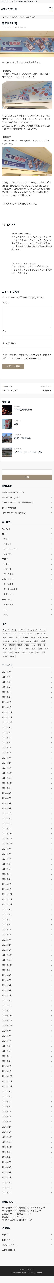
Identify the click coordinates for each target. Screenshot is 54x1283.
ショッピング (32, 630)
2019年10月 (7, 1086)
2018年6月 (7, 1167)
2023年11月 (7, 839)
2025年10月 (7, 722)
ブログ (17, 27)
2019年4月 (7, 1117)
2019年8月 (7, 1096)
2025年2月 (7, 763)
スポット (8, 544)
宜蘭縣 (19, 645)
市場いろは (9, 594)
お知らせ (6, 529)
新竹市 (19, 649)
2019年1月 (7, 1132)
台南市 (25, 637)
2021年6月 (7, 985)
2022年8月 (7, 914)
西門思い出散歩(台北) (22, 438)
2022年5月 (7, 930)
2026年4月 (7, 692)
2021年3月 (7, 1000)
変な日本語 (9, 574)
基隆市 (43, 641)
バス (6, 610)
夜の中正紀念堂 (9, 508)
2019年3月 (7, 1122)
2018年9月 (7, 1152)
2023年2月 (7, 884)
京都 (16, 424)
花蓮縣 (24, 653)
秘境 (46, 649)
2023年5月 (7, 869)
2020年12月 (7, 1016)
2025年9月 (7, 727)
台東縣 (33, 637)
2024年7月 (7, 798)
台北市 (18, 637)
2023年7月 (7, 859)
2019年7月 (7, 1102)
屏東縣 (27, 645)
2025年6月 (7, 743)
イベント (22, 630)
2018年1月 (7, 1193)
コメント (6, 303)
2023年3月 (7, 879)
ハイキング (6, 634)
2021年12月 (7, 955)
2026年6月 (7, 682)
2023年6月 (7, 864)
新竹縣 (27, 649)
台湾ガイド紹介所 (9, 9)
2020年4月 (7, 1056)
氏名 (4, 331)
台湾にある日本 (43, 637)
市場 (33, 645)
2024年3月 (7, 818)
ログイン (6, 1235)
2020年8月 (7, 1036)
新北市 (12, 649)
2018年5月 (7, 1172)
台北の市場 (9, 584)
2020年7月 (7, 1041)
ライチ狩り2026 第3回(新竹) (15, 1208)
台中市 (11, 637)
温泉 (40, 649)
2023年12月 (7, 834)
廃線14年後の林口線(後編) (14, 513)
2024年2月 (7, 823)
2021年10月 (7, 965)
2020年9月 (7, 1031)
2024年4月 (7, 813)
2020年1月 (7, 1071)
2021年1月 (7, 1011)
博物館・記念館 (40, 634)
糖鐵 (4, 653)
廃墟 (39, 645)
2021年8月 (7, 975)
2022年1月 (7, 950)
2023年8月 (7, 854)
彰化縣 (5, 649)
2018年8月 (7, 1157)
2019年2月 (7, 1127)
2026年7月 (7, 677)
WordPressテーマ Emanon (32, 1273)
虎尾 (37, 653)
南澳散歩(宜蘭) (8, 1220)
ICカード (6, 630)
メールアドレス (9, 343)
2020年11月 (7, 1021)
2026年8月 (7, 672)
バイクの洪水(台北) (10, 497)
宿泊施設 (8, 554)
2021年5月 (7, 990)
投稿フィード (8, 1240)
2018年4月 (7, 1177)
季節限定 (12, 645)
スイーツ (43, 630)
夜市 (4, 645)
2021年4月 (7, 995)
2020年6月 (7, 1046)
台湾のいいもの (11, 549)
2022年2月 (7, 945)
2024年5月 (7, 808)
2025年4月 (7, 753)
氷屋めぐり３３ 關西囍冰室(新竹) (17, 502)
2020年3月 (7, 1061)
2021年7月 (7, 980)
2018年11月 (7, 1142)
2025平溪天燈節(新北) (23, 410)
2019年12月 (7, 1076)
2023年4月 (7, 874)
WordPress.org (8, 1250)
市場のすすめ (8, 579)
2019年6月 (7, 1107)
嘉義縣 (36, 641)
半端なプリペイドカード (13, 492)
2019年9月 (7, 1091)
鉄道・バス (7, 599)
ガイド (5, 534)
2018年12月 (7, 1137)
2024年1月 (7, 829)
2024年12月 (7, 773)
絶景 (10, 653)
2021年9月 (7, 970)
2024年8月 (7, 793)
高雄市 (12, 656)
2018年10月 (7, 1147)
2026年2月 (7, 702)
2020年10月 (7, 1026)
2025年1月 (7, 768)
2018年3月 (7, 1182)
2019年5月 (7, 1112)
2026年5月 (7, 687)
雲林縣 (5, 656)
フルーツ (22, 634)
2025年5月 (7, 748)
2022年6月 (7, 925)
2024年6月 (7, 803)
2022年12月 (7, 894)
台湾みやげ (6, 641)
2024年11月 (7, 778)
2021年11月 (7, 960)
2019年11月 (7, 1081)
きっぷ (14, 630)
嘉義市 (28, 641)
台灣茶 (15, 641)
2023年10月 (7, 844)
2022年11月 (7, 899)
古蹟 (4, 637)
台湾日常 (23, 27)
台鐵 (6, 615)
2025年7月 (7, 738)
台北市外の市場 (11, 589)
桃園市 (34, 649)
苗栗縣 (31, 653)
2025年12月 (7, 712)
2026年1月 (7, 707)
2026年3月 (7, 697)
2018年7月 (7, 1162)
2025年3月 (7, 758)
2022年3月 (7, 940)
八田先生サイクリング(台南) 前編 (28, 452)
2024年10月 (7, 783)
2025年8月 (7, 732)
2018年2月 (7, 1187)
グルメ (7, 539)
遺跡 (43, 653)
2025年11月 (7, 717)
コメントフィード (10, 1245)
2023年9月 (7, 849)
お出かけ (8, 564)
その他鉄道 (9, 604)
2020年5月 (7, 1051)
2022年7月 (7, 920)
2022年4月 (7, 935)
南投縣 (30, 634)
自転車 (16, 653)
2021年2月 (7, 1005)
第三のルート (8, 1214)
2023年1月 (7, 889)
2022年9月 (7, 909)
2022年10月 (7, 904)
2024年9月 (7, 788)
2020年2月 (7, 1066)
